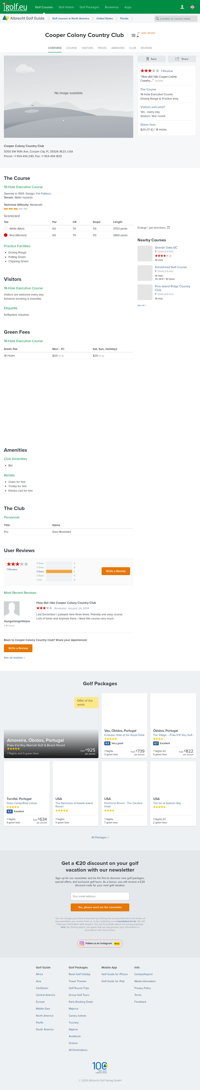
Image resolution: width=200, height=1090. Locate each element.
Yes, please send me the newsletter (100, 907)
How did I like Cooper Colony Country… (158, 78)
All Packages (99, 837)
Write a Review (116, 571)
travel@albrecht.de (126, 921)
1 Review (167, 71)
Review (12, 569)
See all (141, 305)
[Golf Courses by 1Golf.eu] (15, 7)
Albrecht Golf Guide (27, 18)
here (63, 927)
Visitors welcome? (152, 107)
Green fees (147, 124)
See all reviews (13, 658)
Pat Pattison (43, 193)
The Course (148, 89)
